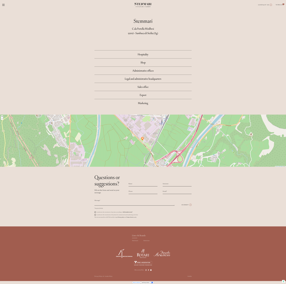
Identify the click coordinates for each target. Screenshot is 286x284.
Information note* (128, 212)
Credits (189, 276)
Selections (146, 240)
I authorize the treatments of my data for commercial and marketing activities (117, 215)
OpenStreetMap (280, 166)
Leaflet (277, 166)
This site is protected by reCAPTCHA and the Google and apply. (115, 217)
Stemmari (135, 240)
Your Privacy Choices (145, 282)
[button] (142, 139)
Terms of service (130, 217)
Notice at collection (136, 282)
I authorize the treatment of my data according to (115, 212)
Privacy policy (121, 217)
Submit (185, 205)
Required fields (98, 208)
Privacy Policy (98, 276)
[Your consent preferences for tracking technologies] (283, 281)
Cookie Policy (108, 276)
